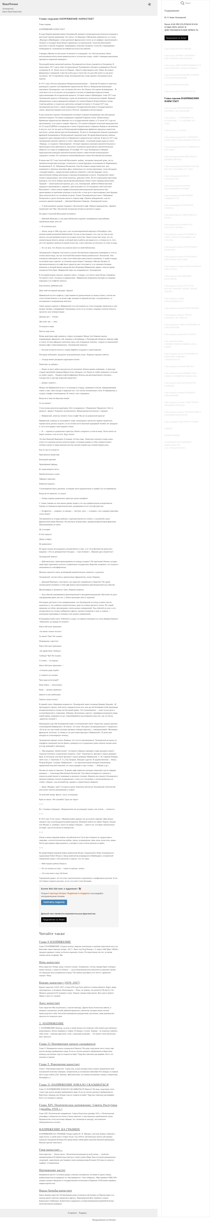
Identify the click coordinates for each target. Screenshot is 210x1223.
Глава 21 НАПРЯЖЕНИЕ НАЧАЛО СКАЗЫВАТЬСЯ (74, 1084)
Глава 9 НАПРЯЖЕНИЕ (55, 942)
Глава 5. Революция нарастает (59, 1064)
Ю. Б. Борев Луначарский (175, 17)
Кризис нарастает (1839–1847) (59, 982)
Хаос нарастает (49, 1003)
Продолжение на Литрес (176, 38)
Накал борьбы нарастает (55, 1190)
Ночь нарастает (49, 962)
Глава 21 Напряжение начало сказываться (67, 1044)
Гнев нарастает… (50, 1149)
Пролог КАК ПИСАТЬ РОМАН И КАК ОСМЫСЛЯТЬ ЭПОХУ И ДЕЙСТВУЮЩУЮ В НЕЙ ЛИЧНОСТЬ (181, 27)
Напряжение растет (52, 1170)
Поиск (185, 3)
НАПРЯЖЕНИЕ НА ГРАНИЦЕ (59, 1129)
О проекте (72, 1213)
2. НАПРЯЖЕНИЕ (51, 1023)
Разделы (83, 1213)
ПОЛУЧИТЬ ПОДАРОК (54, 902)
